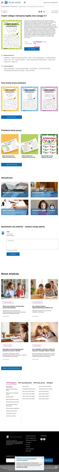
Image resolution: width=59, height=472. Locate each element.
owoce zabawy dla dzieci (44, 68)
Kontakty (28, 446)
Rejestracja (55, 2)
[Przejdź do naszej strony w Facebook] (41, 439)
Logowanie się (47, 2)
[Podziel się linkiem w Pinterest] (41, 12)
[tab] (11, 383)
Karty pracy (26, 386)
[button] (2, 99)
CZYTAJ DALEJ (6, 316)
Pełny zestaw (11, 117)
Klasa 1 (30, 57)
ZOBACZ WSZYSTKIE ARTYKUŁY (11, 368)
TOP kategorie (11, 383)
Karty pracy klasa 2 (44, 393)
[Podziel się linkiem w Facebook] (39, 12)
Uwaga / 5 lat (7, 61)
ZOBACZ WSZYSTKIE (11, 164)
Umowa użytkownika (31, 438)
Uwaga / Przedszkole (20, 59)
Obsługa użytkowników (31, 440)
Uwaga (4, 11)
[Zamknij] (56, 467)
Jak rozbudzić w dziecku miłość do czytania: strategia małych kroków (43, 350)
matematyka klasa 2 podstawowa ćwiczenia (14, 70)
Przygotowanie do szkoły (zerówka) (19, 57)
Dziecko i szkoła (7, 345)
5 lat (10, 59)
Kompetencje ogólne (51, 57)
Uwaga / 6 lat (14, 61)
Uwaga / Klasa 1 (51, 59)
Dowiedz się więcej (45, 469)
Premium (28, 444)
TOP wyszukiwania (25, 383)
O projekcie (28, 442)
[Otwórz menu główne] (2, 2)
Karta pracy (27, 20)
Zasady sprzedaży (30, 448)
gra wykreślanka (33, 68)
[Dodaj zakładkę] (44, 12)
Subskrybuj (48, 460)
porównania (27, 37)
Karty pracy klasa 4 (44, 398)
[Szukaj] (25, 2)
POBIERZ (32, 49)
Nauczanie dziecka (8, 302)
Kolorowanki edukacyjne (38, 57)
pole (25, 26)
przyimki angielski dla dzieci (22, 68)
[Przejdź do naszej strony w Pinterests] (44, 439)
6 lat (13, 59)
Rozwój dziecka (36, 345)
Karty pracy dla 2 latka (28, 391)
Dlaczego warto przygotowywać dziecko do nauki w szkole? (13, 350)
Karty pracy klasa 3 (44, 396)
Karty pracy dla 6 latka (45, 386)
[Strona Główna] (13, 2)
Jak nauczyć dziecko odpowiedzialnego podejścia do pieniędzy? (42, 308)
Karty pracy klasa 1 (44, 391)
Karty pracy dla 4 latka (29, 396)
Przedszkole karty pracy (29, 389)
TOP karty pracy (39, 383)
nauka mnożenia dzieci (9, 68)
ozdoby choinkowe (30, 70)
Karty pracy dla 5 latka (28, 398)
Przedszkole (6, 57)
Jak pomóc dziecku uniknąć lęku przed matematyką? (13, 307)
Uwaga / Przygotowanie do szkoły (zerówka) (36, 59)
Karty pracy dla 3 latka (28, 393)
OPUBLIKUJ (13, 254)
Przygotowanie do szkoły (45, 389)
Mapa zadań (28, 451)
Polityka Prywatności (31, 435)
